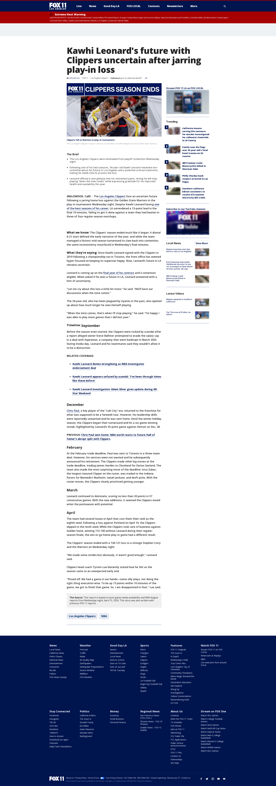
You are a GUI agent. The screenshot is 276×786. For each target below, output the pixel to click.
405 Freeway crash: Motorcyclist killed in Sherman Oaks (194, 166)
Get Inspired (176, 685)
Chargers (144, 653)
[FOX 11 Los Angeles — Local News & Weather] (58, 6)
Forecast (84, 649)
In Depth (175, 656)
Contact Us (176, 756)
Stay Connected (59, 711)
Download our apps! (58, 739)
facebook (201, 779)
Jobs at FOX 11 (177, 729)
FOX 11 (85, 78)
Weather (85, 645)
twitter (207, 779)
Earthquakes (85, 663)
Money (114, 711)
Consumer (54, 666)
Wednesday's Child (179, 660)
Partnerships (176, 759)
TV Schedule (176, 722)
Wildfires (84, 673)
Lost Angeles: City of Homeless (180, 668)
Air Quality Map (87, 660)
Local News (173, 243)
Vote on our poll (117, 666)
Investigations (177, 692)
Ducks (143, 677)
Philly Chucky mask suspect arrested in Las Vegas (195, 178)
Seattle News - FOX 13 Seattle (150, 728)
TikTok (52, 722)
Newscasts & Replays (211, 655)
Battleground (86, 736)
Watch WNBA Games (211, 747)
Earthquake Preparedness (92, 666)
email (224, 779)
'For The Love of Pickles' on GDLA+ (178, 313)
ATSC (173, 749)
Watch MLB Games (210, 725)
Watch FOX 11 (209, 645)
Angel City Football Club (151, 684)
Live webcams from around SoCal (213, 663)
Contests (175, 715)
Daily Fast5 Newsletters (60, 746)
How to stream (56, 736)
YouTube (53, 725)
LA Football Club (148, 680)
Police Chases (55, 656)
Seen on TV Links (118, 663)
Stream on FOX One (213, 711)
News (53, 645)
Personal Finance (118, 722)
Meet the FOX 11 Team (181, 719)
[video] (202, 302)
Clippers (144, 660)
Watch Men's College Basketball (210, 736)
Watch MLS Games (210, 750)
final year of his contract (118, 273)
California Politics (88, 715)
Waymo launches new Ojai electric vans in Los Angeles (178, 250)
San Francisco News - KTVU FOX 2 (150, 716)
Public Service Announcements (178, 744)
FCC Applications (178, 739)
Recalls (52, 670)
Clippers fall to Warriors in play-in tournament (91, 140)
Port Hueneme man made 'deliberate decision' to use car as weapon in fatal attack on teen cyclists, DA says (179, 265)
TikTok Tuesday (117, 670)
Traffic (83, 653)
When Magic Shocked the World (182, 677)
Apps (203, 659)
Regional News (150, 711)
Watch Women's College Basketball (212, 742)
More (193, 6)
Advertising (176, 732)
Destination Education (181, 682)
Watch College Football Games (211, 720)
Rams (143, 649)
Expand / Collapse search (225, 6)
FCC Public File (177, 736)
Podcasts (53, 743)
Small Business (117, 719)
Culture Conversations (181, 696)
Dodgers (144, 663)
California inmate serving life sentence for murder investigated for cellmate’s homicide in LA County (195, 134)
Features (176, 645)
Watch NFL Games (209, 715)
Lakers (143, 656)
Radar (82, 656)
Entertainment (56, 663)
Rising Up (175, 689)
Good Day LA (118, 645)
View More (202, 243)
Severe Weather (87, 670)
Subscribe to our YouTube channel (185, 209)
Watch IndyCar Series (211, 731)
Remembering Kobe (180, 699)
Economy (114, 715)
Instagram (54, 719)
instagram (212, 779)
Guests (113, 649)
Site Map (175, 763)
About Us (177, 711)
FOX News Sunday (58, 677)
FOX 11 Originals (178, 649)
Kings (142, 673)
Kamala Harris (86, 732)
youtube (218, 779)
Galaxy (143, 687)
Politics (52, 673)
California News (56, 653)
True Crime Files (178, 663)
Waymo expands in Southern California (179, 300)
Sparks (143, 691)
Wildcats (144, 670)
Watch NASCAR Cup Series (213, 728)
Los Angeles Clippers (99, 78)
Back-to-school (117, 660)
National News (56, 660)
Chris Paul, (73, 410)
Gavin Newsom (87, 729)
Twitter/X (53, 732)
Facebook (54, 715)
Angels (143, 666)
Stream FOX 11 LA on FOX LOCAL (184, 88)
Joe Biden (84, 725)
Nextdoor (53, 729)
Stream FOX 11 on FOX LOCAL (211, 650)
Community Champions (181, 672)
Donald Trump (86, 722)
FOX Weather (86, 677)
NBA (104, 616)
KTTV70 (174, 703)
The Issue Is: (176, 653)
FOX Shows (176, 725)
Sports (144, 645)
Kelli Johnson (74, 78)
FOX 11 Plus (176, 752)
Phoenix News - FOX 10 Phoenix (151, 722)
